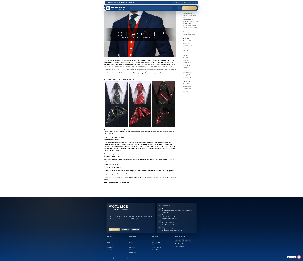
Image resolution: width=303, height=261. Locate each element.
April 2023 (185, 58)
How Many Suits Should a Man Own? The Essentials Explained (189, 15)
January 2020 (186, 75)
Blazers (131, 242)
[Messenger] (185, 3)
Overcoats (132, 247)
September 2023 (187, 45)
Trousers (131, 249)
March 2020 (186, 70)
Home (133, 8)
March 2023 (186, 60)
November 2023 (187, 41)
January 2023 (186, 65)
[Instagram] (174, 3)
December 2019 (187, 77)
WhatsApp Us (125, 229)
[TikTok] (193, 3)
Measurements (156, 242)
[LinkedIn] (190, 3)
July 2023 (185, 50)
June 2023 (185, 53)
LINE (186, 240)
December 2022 (187, 67)
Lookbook (159, 8)
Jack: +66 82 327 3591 (168, 224)
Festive (185, 84)
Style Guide (186, 86)
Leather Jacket (133, 252)
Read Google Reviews (180, 243)
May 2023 (185, 55)
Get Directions (135, 229)
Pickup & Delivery (156, 249)
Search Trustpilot (179, 246)
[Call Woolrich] (179, 8)
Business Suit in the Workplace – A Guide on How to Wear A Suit (190, 21)
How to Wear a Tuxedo (189, 34)
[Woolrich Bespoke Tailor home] (117, 8)
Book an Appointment (157, 245)
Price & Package (111, 245)
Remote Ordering (156, 247)
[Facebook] (176, 3)
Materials (154, 240)
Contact (168, 8)
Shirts (130, 245)
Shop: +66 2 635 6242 (168, 222)
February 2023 (187, 62)
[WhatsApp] (179, 3)
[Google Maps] (187, 3)
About (139, 8)
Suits (130, 240)
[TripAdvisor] (196, 3)
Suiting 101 (186, 88)
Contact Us (109, 249)
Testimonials (110, 247)
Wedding (185, 91)
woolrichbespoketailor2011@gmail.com (172, 230)
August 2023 (186, 48)
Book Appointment (190, 8)
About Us (109, 242)
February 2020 (187, 72)
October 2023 (186, 43)
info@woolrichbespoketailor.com (170, 229)
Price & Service (149, 8)
